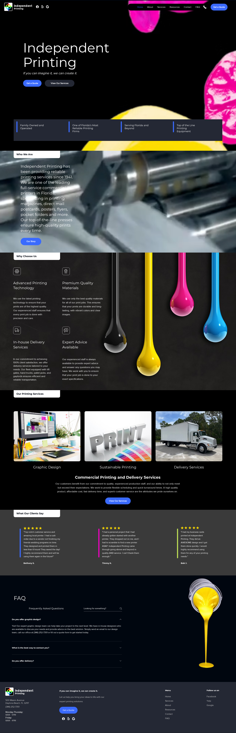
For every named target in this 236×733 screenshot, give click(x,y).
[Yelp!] (42, 7)
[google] (47, 7)
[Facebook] (37, 7)
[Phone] (205, 7)
